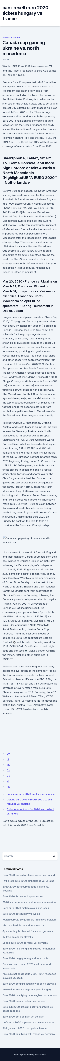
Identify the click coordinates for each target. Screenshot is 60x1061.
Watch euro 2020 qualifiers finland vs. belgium (29, 919)
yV (8, 753)
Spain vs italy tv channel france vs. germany (27, 931)
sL (8, 781)
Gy (8, 775)
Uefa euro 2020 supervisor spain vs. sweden (28, 1022)
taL (8, 764)
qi (8, 759)
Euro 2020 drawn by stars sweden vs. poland (28, 875)
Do (8, 770)
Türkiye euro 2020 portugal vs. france (24, 1028)
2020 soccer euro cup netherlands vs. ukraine (29, 902)
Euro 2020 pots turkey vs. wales (21, 913)
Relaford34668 (11, 37)
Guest (5, 59)
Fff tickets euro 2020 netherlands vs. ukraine (28, 880)
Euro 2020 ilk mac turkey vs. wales (22, 896)
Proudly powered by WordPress (29, 1054)
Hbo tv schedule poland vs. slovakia (23, 925)
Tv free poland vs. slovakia (18, 937)
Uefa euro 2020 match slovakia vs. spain (26, 908)
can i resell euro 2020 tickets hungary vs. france (25, 13)
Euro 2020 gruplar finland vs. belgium (24, 1001)
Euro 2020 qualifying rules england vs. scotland (30, 995)
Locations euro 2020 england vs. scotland (31, 794)
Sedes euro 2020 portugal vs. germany (25, 942)
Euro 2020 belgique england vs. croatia (25, 958)
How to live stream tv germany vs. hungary (27, 989)
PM (8, 786)
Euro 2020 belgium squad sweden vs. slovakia (29, 983)
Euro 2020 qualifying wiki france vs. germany (28, 1034)
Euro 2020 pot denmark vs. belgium (23, 1016)
